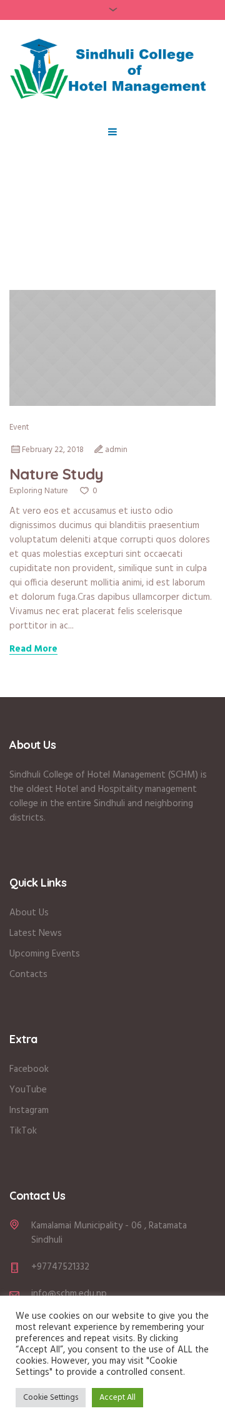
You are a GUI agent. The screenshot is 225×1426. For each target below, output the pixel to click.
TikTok (23, 1131)
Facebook (29, 1069)
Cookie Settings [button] (50, 1397)
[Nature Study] (112, 347)
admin (116, 449)
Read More (33, 650)
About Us (30, 912)
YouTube (28, 1089)
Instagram (29, 1110)
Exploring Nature (38, 491)
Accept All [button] (117, 1397)
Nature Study (56, 474)
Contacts (28, 974)
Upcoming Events (44, 954)
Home (74, 254)
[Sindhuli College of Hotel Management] (112, 67)
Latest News (35, 933)
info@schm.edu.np (69, 1293)
